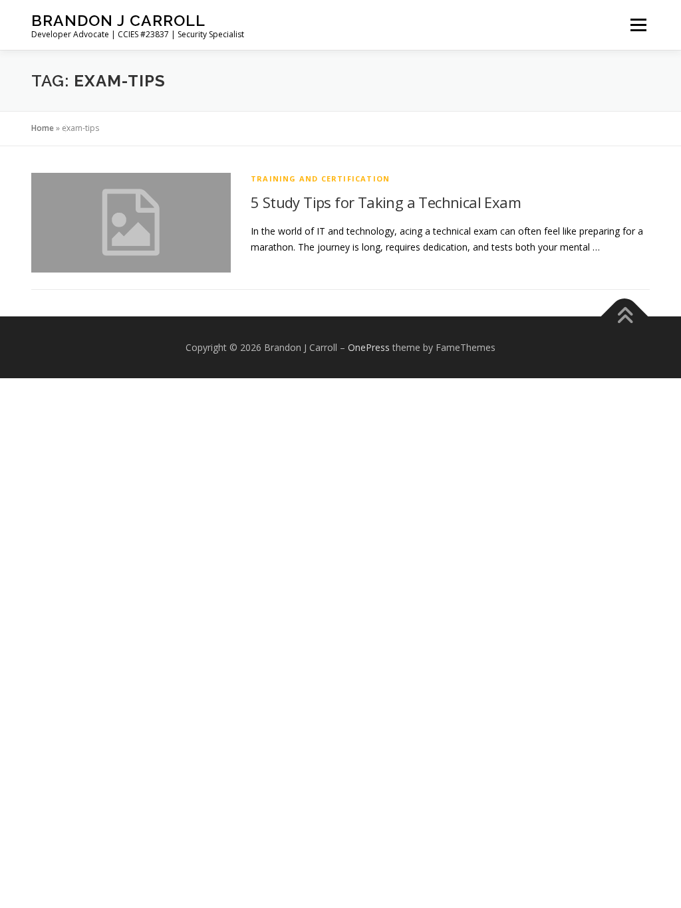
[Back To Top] (624, 316)
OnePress (369, 347)
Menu (638, 25)
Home (42, 128)
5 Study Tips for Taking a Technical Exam (386, 202)
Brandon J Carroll (118, 20)
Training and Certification (320, 178)
